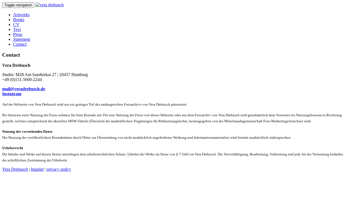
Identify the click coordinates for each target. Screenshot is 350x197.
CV (16, 24)
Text (17, 29)
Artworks (21, 14)
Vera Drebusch (15, 169)
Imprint (37, 169)
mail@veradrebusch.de (23, 88)
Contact (20, 44)
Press (17, 34)
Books (18, 19)
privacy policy (58, 169)
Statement (21, 39)
